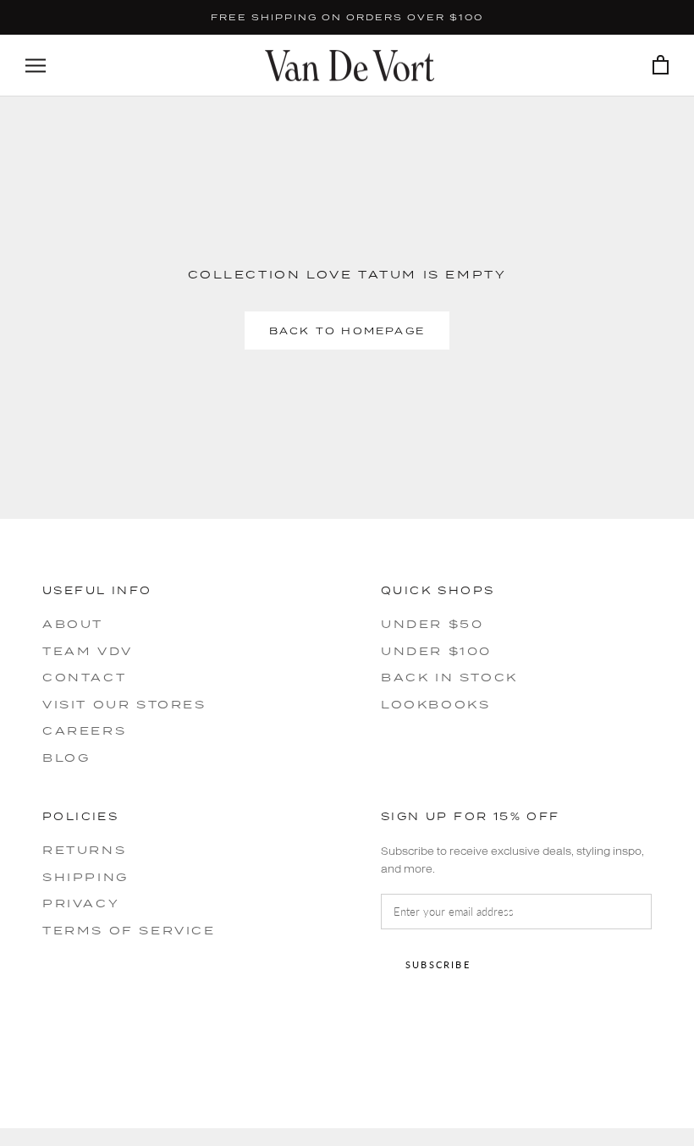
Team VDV (87, 650)
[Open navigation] (35, 65)
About (72, 623)
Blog (66, 757)
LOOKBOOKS (435, 704)
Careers (84, 730)
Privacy (80, 903)
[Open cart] (661, 65)
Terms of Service (129, 930)
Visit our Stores (124, 704)
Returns (84, 849)
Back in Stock (449, 677)
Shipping (85, 876)
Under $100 (436, 650)
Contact (84, 677)
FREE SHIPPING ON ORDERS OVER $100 (347, 17)
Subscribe (438, 964)
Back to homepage (347, 330)
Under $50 (432, 623)
